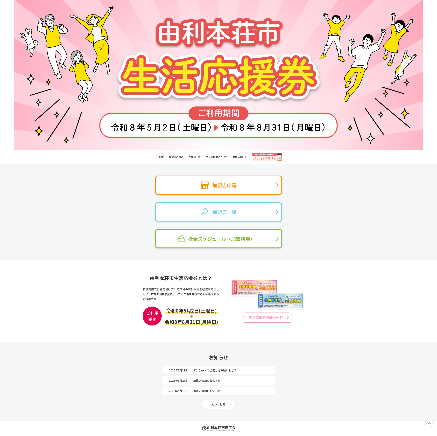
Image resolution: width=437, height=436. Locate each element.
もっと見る (218, 404)
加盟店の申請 (176, 157)
